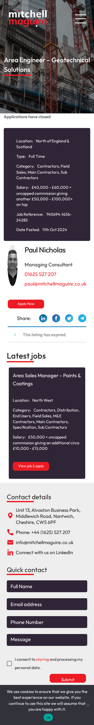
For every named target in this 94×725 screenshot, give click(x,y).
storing (42, 659)
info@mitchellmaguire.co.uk (44, 542)
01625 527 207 (40, 274)
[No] (87, 705)
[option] (47, 423)
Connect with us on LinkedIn (44, 552)
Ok (48, 717)
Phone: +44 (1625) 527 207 (43, 532)
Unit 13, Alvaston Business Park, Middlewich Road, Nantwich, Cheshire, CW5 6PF (48, 516)
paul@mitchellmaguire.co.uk (55, 283)
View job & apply (31, 466)
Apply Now (26, 303)
